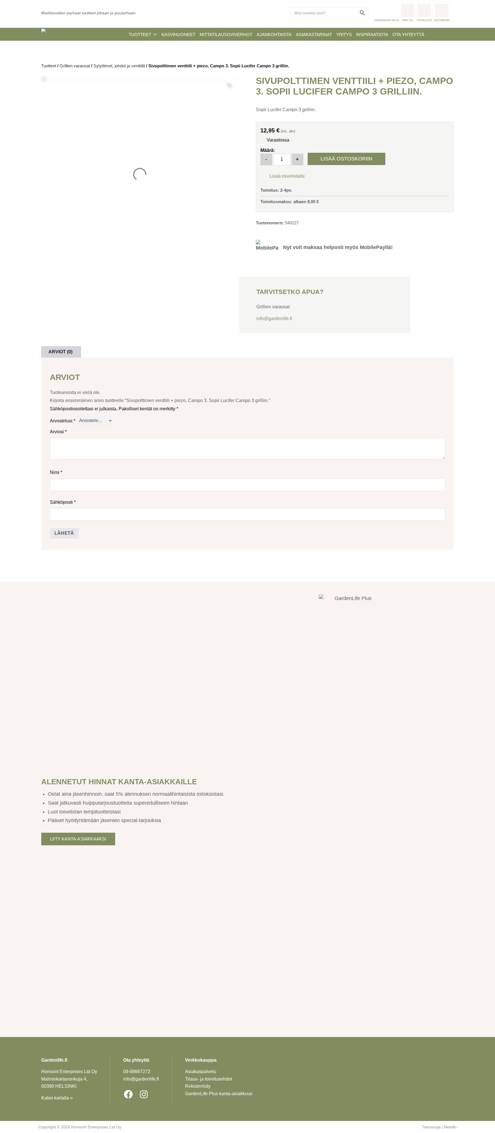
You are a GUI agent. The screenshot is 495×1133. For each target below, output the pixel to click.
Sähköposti (63, 502)
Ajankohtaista (274, 34)
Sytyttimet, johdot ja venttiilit (119, 65)
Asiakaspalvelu (200, 1071)
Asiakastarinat (314, 34)
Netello (450, 1127)
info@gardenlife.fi (274, 318)
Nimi (56, 472)
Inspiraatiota (372, 34)
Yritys (344, 34)
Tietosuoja (431, 1127)
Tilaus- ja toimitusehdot (208, 1079)
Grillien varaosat (75, 65)
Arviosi (58, 431)
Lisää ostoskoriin (346, 159)
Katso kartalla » (57, 1097)
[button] (282, 175)
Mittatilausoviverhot (226, 34)
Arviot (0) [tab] (60, 351)
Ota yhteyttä (408, 34)
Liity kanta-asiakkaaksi (78, 838)
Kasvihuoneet (178, 34)
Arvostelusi (62, 420)
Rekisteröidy (198, 1086)
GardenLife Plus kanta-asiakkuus (218, 1093)
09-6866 (136, 1071)
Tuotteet (140, 34)
